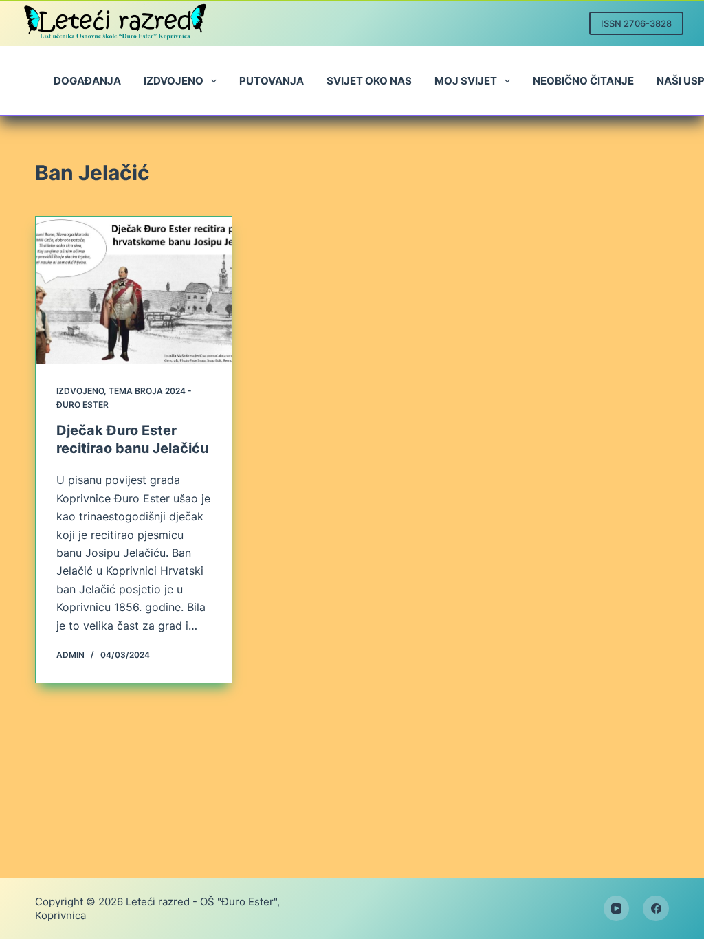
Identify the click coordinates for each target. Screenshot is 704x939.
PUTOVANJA (271, 80)
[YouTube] (617, 909)
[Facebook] (656, 909)
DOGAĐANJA (87, 80)
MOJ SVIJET (465, 80)
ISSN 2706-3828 (636, 23)
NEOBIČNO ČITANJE (583, 80)
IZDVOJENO (174, 80)
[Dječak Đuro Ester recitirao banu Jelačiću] (134, 290)
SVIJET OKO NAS (369, 80)
